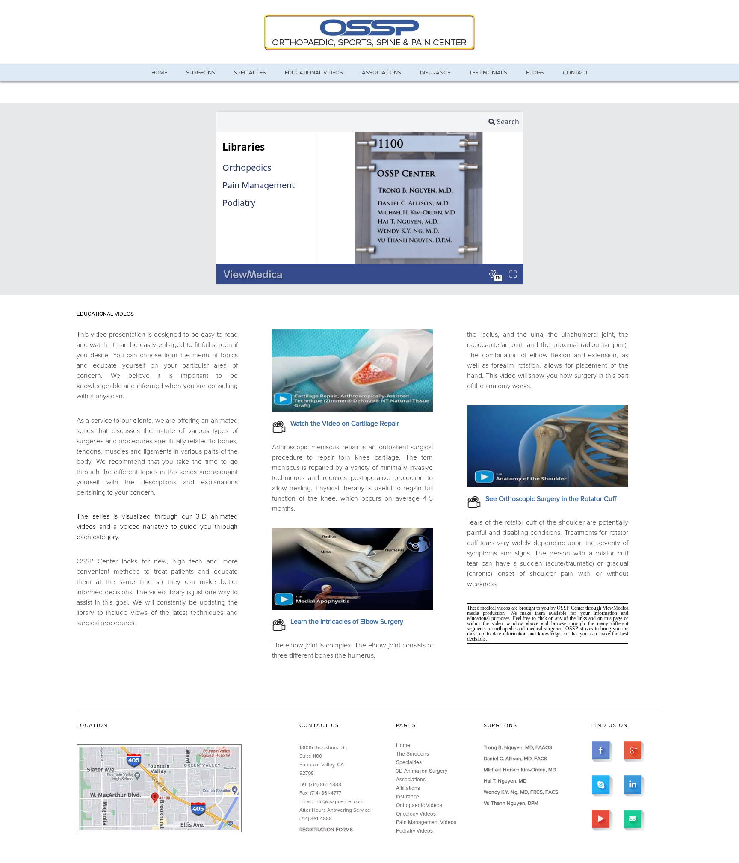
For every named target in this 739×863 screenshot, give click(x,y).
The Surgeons (412, 753)
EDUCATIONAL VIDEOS (314, 72)
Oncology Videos (416, 813)
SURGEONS (200, 72)
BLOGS (535, 72)
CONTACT (575, 72)
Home (403, 745)
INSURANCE (435, 72)
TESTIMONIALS (488, 72)
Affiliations (408, 788)
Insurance (407, 796)
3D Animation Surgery (421, 771)
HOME (159, 72)
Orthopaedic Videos (419, 805)
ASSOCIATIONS (381, 72)
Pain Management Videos (426, 822)
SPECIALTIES (250, 72)
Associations (411, 779)
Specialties (409, 762)
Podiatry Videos (414, 830)
